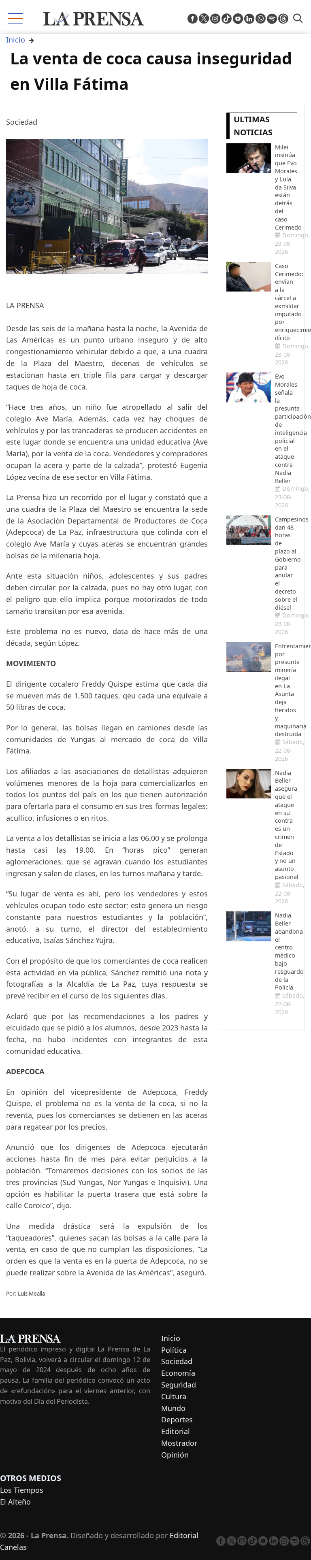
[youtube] (238, 19)
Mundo (173, 1408)
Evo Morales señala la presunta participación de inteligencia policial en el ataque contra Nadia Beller (286, 428)
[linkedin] (249, 19)
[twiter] (204, 19)
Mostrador (179, 1443)
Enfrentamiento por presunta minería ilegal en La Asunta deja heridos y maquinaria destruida (286, 690)
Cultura (173, 1396)
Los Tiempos (21, 1490)
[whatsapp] (261, 19)
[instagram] (215, 19)
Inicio (15, 40)
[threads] (283, 19)
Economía (178, 1373)
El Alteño (15, 1502)
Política (174, 1350)
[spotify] (272, 19)
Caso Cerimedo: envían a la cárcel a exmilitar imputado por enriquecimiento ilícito (286, 302)
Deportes (177, 1419)
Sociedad (176, 1361)
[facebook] (192, 19)
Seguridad (178, 1385)
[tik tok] (227, 19)
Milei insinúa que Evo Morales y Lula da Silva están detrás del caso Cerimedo (286, 187)
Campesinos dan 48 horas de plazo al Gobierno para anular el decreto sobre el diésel (286, 563)
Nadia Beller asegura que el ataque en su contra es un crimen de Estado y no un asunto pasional (286, 825)
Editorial (175, 1431)
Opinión (175, 1455)
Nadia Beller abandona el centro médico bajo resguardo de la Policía (286, 951)
